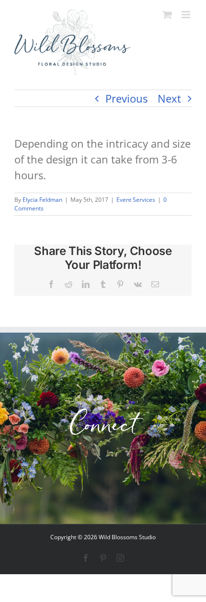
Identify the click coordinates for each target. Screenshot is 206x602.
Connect (103, 428)
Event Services (135, 200)
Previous (126, 98)
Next (169, 98)
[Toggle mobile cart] (167, 15)
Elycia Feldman (42, 200)
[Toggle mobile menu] (187, 15)
